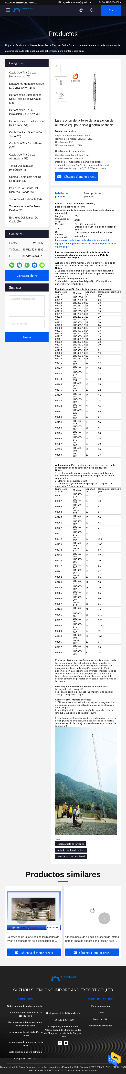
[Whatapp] (27, 265)
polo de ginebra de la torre (71, 850)
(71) (22, 74)
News (101, 1012)
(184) (26, 85)
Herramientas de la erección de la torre (52, 45)
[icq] (42, 265)
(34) (25, 199)
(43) (23, 190)
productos (21, 45)
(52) (22, 156)
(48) (21, 167)
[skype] (19, 265)
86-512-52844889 (111, 2)
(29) (23, 219)
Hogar (8, 45)
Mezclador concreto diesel (71, 856)
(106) (25, 145)
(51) (25, 208)
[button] (22, 918)
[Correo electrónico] (34, 265)
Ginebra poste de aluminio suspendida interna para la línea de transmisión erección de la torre (34, 939)
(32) (24, 112)
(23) (25, 134)
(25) (25, 179)
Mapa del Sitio (100, 1019)
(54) (26, 123)
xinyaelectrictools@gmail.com (77, 2)
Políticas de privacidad (100, 1025)
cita (111, 10)
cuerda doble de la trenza (70, 844)
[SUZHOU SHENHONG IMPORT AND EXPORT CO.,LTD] (22, 10)
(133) (25, 99)
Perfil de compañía (101, 1006)
